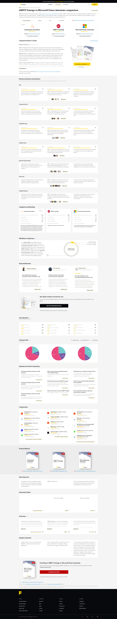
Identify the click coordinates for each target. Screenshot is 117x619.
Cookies (61, 603)
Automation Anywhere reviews (34, 33)
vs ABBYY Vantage (58, 411)
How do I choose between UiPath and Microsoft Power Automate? (84, 381)
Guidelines (61, 608)
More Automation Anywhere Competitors (34, 439)
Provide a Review (22, 601)
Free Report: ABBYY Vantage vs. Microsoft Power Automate (60, 563)
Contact (41, 610)
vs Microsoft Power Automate (84, 412)
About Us (41, 601)
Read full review (38, 289)
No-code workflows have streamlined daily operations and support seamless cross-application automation (84, 276)
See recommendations (54, 305)
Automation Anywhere (32, 30)
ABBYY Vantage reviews (60, 33)
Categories (81, 601)
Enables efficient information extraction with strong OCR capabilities (56, 275)
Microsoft (92, 510)
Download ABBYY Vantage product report (59, 471)
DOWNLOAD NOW (54, 572)
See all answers (39, 379)
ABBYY (66, 510)
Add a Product (22, 606)
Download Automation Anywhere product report (33, 471)
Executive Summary (26, 20)
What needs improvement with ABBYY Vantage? (57, 381)
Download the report (94, 40)
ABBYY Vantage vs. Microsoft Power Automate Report (83, 20)
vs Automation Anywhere (31, 412)
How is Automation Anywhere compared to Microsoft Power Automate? (83, 391)
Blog (40, 603)
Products (81, 606)
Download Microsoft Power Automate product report (85, 471)
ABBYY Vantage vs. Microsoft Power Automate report (32, 582)
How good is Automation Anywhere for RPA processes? (30, 372)
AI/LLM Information (23, 610)
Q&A (50, 20)
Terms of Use (62, 606)
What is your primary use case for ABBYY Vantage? (58, 390)
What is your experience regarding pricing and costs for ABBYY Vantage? (57, 372)
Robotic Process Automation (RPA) (50, 13)
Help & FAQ (21, 608)
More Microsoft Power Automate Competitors (85, 441)
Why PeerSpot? (95, 10)
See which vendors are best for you (51, 297)
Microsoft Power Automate (85, 30)
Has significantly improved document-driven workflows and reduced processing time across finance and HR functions (31, 275)
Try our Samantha (59, 1)
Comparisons (61, 20)
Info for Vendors (22, 603)
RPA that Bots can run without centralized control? (84, 371)
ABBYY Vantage (58, 30)
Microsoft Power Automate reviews (86, 33)
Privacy (60, 601)
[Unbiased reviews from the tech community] (23, 4)
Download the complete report (81, 64)
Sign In (95, 4)
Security (61, 610)
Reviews (39, 20)
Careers (40, 608)
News (40, 606)
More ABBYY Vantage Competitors (61, 436)
